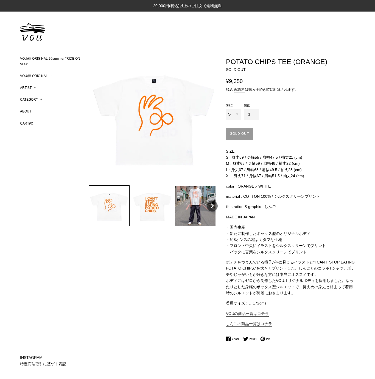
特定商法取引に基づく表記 (43, 364)
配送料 (239, 89)
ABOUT (25, 111)
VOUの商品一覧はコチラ (247, 313)
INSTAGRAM (31, 357)
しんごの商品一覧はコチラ (249, 324)
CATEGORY (31, 99)
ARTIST (28, 88)
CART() (26, 123)
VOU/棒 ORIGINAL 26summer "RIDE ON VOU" (50, 61)
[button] (109, 205)
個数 (247, 105)
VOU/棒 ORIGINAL (36, 76)
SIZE (229, 105)
